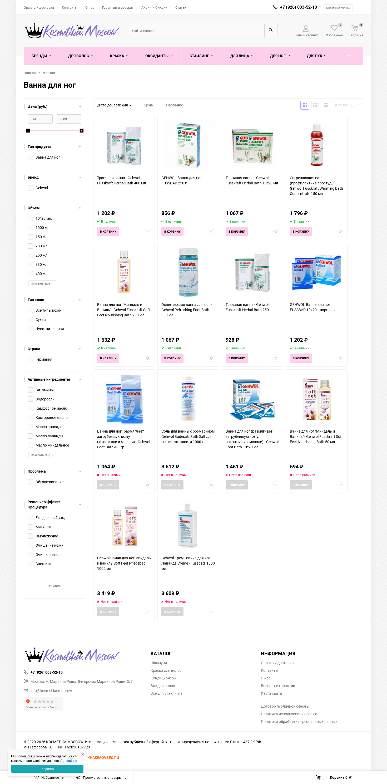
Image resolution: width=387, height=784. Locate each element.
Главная (30, 72)
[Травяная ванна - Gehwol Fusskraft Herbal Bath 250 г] (252, 272)
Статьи (180, 7)
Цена (148, 104)
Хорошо (47, 768)
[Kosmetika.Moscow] (83, 655)
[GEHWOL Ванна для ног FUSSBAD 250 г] (188, 145)
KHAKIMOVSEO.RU (103, 757)
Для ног (49, 72)
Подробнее (68, 760)
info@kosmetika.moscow (51, 690)
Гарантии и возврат (117, 7)
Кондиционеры (164, 678)
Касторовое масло (52, 417)
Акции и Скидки (154, 7)
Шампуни (159, 663)
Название (174, 104)
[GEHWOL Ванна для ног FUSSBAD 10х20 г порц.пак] (316, 272)
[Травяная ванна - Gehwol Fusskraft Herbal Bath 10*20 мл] (252, 145)
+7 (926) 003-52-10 (298, 7)
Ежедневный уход (51, 517)
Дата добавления (112, 104)
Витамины (45, 389)
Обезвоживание (49, 481)
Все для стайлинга (166, 693)
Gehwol (42, 187)
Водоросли (45, 398)
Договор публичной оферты (285, 706)
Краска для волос (166, 670)
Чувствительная (50, 328)
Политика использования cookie (289, 714)
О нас (89, 7)
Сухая (41, 319)
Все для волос (163, 686)
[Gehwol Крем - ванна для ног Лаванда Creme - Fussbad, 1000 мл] (188, 525)
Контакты (69, 7)
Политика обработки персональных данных (299, 721)
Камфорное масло (51, 408)
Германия (44, 359)
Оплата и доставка (39, 7)
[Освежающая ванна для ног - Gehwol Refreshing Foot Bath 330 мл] (188, 272)
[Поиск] (270, 30)
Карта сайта (271, 693)
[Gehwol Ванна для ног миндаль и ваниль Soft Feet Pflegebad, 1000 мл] (124, 525)
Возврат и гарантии (278, 686)
